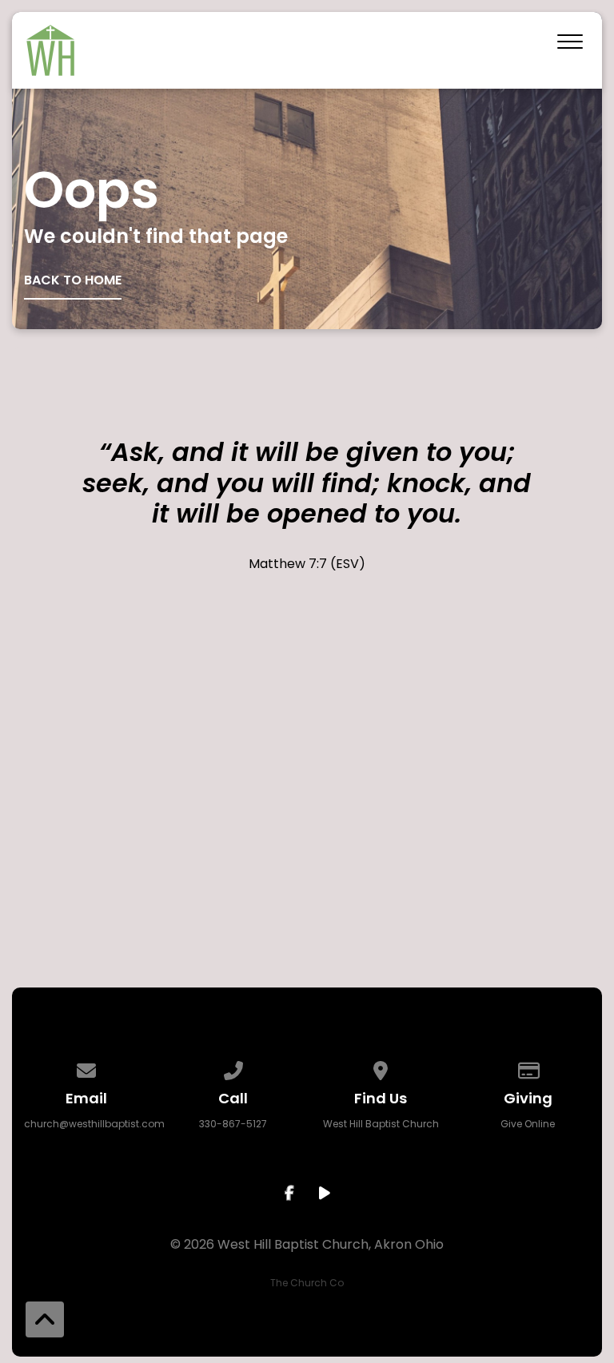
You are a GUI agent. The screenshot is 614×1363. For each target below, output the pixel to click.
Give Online (527, 1124)
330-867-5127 (233, 1124)
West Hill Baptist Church (381, 1124)
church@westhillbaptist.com (94, 1124)
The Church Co (307, 1282)
